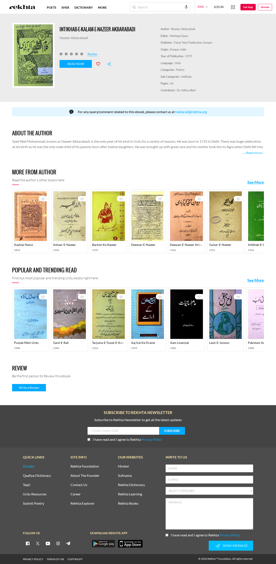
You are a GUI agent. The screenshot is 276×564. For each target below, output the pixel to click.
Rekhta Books (128, 503)
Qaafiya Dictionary (37, 475)
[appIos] (130, 544)
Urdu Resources (35, 494)
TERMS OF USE (55, 559)
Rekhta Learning (130, 494)
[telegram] (68, 543)
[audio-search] (186, 6)
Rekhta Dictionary (131, 485)
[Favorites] (100, 63)
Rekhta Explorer (82, 503)
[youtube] (47, 543)
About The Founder (85, 475)
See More (255, 182)
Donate (265, 7)
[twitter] (37, 543)
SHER (65, 7)
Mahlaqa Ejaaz (179, 36)
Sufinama (125, 475)
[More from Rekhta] (233, 7)
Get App (248, 7)
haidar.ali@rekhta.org (191, 112)
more (102, 7)
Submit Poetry (33, 503)
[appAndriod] (103, 544)
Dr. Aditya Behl (186, 90)
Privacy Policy (151, 439)
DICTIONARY (83, 7)
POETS (51, 7)
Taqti (26, 485)
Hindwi (123, 466)
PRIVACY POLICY (33, 559)
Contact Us (79, 485)
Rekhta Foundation (85, 466)
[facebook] (27, 543)
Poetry (180, 69)
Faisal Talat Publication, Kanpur (193, 42)
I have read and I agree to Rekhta (127, 439)
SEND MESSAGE (235, 545)
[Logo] (22, 7)
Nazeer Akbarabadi (183, 29)
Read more (253, 153)
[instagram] (58, 543)
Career (76, 494)
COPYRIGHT (75, 559)
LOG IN (219, 7)
